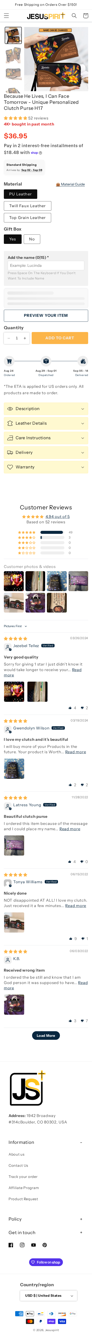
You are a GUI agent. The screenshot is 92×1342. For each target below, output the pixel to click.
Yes (12, 239)
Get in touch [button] (22, 1232)
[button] (6, 15)
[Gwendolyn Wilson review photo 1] (14, 768)
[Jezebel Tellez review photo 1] (14, 691)
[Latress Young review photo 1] (14, 845)
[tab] (13, 35)
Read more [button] (75, 752)
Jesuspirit (52, 1330)
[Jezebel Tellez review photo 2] (37, 691)
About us (17, 1154)
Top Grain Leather (27, 217)
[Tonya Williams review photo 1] (14, 922)
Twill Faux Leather (27, 206)
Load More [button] (46, 1035)
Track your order (23, 1176)
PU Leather (20, 194)
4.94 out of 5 (58, 516)
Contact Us (18, 1165)
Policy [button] (15, 1219)
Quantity (14, 327)
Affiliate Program (24, 1188)
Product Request (23, 1199)
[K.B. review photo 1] (14, 1004)
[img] (15, 638)
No (32, 239)
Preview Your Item (46, 315)
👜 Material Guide (70, 184)
